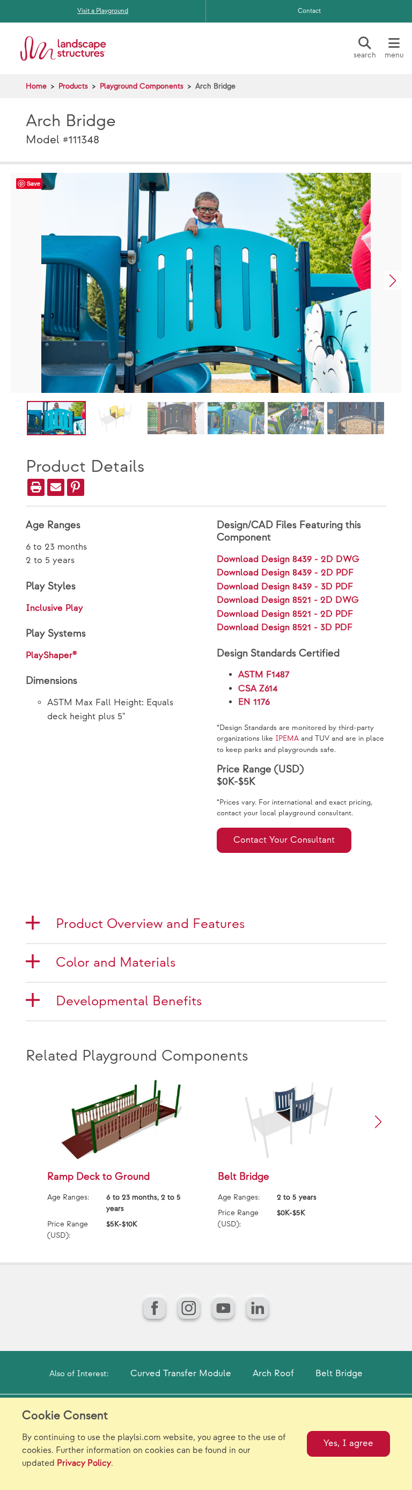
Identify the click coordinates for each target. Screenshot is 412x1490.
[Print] (36, 487)
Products (73, 86)
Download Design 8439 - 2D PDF (285, 572)
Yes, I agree (348, 1443)
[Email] (55, 487)
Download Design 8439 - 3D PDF (285, 586)
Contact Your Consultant (284, 840)
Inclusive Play (54, 608)
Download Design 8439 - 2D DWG (288, 559)
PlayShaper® (51, 655)
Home (36, 86)
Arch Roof (273, 1373)
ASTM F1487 (264, 674)
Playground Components (141, 86)
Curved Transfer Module (180, 1373)
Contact (309, 11)
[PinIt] (75, 487)
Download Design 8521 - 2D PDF (285, 614)
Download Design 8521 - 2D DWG (288, 600)
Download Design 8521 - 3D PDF (284, 627)
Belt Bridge (339, 1373)
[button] (392, 280)
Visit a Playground (102, 11)
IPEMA (287, 738)
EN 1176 (254, 702)
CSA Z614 (257, 688)
